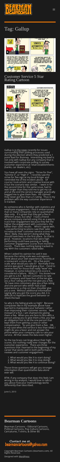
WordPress (24, 456)
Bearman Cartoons (20, 421)
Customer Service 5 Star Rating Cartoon (24, 78)
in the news (20, 150)
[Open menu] (54, 9)
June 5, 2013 (10, 391)
